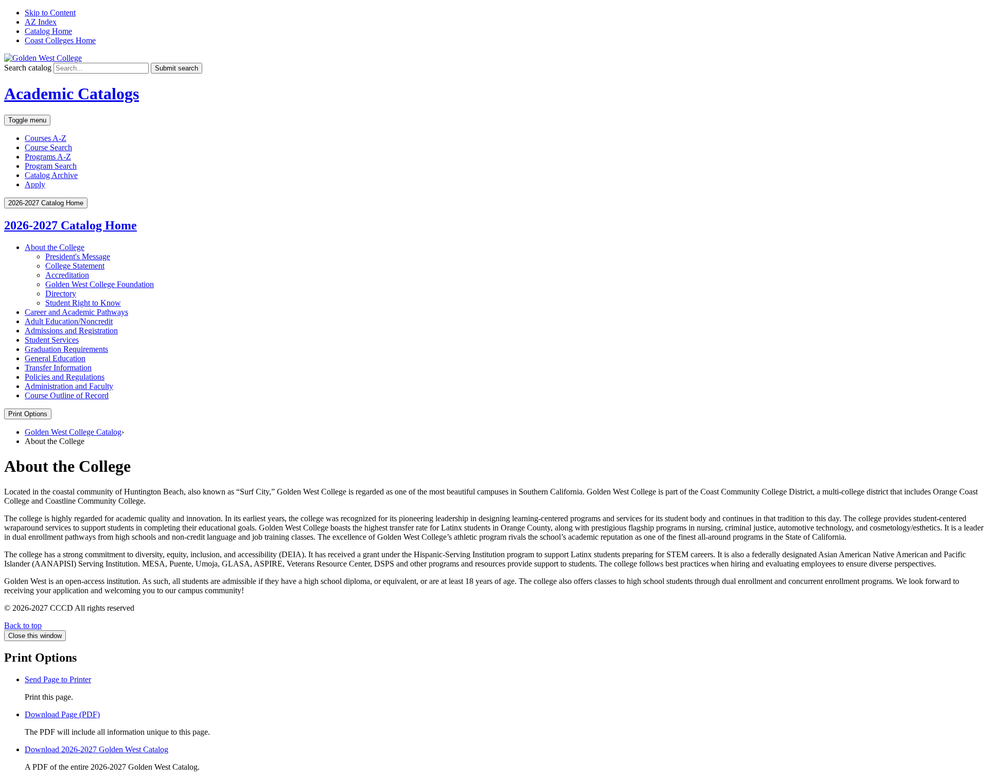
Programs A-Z (48, 156)
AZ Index (41, 21)
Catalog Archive (51, 175)
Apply (35, 184)
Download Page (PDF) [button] (62, 714)
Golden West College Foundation (99, 284)
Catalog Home (48, 31)
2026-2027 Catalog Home (70, 225)
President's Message (77, 256)
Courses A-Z (45, 138)
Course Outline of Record (67, 395)
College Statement (74, 265)
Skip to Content (50, 12)
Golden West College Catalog (73, 432)
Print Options (27, 414)
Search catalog (27, 67)
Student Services (52, 339)
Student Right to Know (83, 302)
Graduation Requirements (66, 349)
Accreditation (67, 275)
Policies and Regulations (64, 377)
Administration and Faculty (69, 386)
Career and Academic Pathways (76, 312)
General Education (55, 358)
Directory (60, 293)
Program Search (51, 166)
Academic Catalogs (71, 93)
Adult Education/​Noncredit (69, 321)
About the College (54, 247)
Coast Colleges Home (60, 40)
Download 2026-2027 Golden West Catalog (96, 749)
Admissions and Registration (71, 330)
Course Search (48, 147)
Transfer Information (58, 367)
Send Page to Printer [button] (58, 679)
